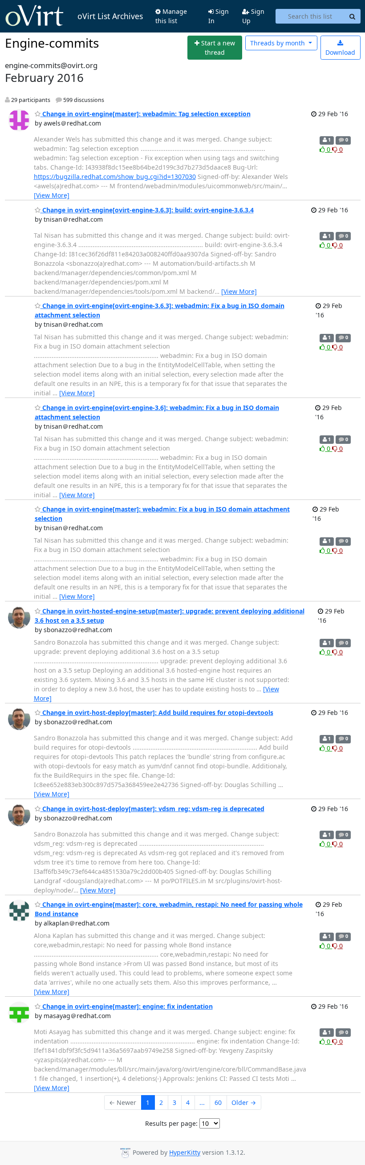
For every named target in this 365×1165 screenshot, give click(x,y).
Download (340, 52)
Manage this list (171, 16)
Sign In (218, 16)
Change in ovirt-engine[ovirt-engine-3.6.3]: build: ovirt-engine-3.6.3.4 (147, 210)
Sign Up (253, 16)
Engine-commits (52, 42)
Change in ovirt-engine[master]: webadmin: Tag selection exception (146, 114)
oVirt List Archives (110, 16)
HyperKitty (184, 1153)
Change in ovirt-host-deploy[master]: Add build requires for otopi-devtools (157, 712)
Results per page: (171, 1123)
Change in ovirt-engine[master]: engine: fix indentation (127, 1006)
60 (218, 1102)
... (202, 1102)
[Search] (353, 16)
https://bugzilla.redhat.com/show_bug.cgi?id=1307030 (115, 176)
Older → (243, 1102)
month (278, 43)
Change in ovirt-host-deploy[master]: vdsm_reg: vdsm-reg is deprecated (152, 808)
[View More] (51, 195)
